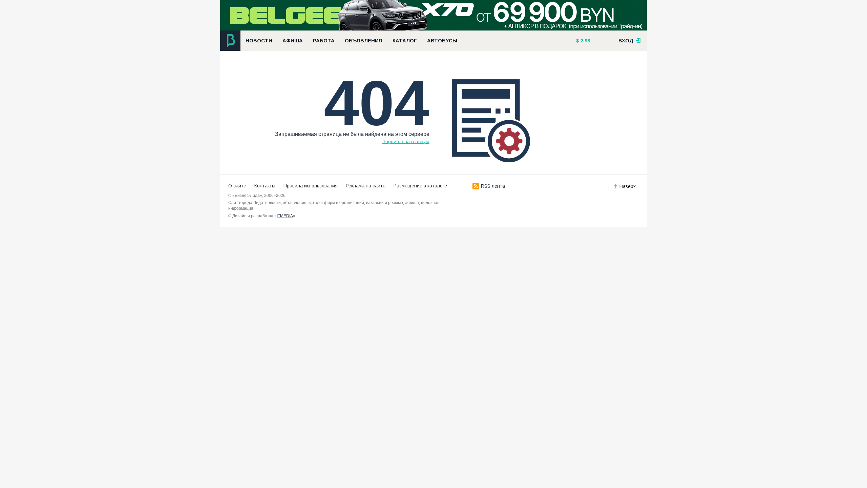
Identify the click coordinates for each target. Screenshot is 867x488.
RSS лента (493, 186)
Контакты (264, 185)
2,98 (584, 40)
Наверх (627, 186)
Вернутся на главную (405, 141)
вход (626, 40)
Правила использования (310, 185)
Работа (324, 40)
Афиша (292, 40)
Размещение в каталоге (420, 185)
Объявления (363, 40)
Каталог (405, 40)
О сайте (237, 185)
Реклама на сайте (365, 185)
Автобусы (442, 40)
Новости (259, 40)
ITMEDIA (285, 216)
